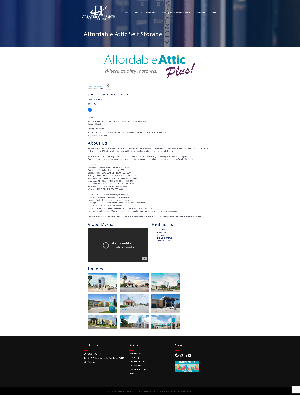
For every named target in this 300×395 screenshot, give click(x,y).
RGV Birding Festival (138, 369)
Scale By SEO (187, 391)
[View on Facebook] (90, 111)
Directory (165, 12)
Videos (213, 12)
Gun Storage (161, 235)
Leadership (200, 12)
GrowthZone (170, 391)
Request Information (138, 361)
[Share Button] (108, 85)
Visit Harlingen (136, 365)
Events (137, 12)
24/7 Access (161, 230)
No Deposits (161, 232)
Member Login (136, 354)
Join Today (134, 357)
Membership (150, 12)
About (126, 12)
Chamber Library (182, 12)
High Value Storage (164, 238)
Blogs (131, 373)
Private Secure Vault (164, 241)
